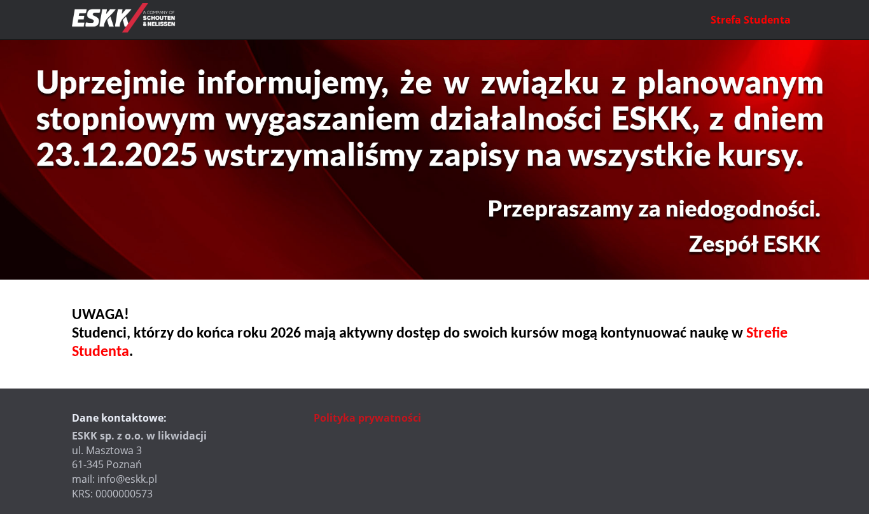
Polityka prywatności (367, 418)
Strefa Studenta (751, 20)
